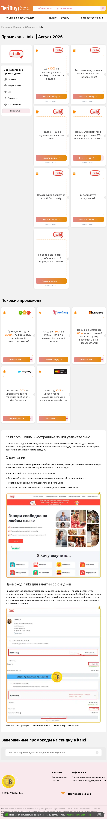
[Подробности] (97, 752)
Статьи (55, 780)
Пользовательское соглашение (88, 777)
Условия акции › (51, 101)
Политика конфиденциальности (89, 780)
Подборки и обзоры (58, 17)
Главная (5, 27)
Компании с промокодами (20, 17)
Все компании (59, 777)
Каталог (17, 27)
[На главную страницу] (12, 781)
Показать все (16, 111)
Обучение (30, 27)
